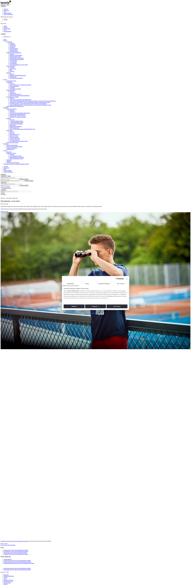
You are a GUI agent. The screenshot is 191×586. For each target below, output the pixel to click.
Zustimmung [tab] (70, 283)
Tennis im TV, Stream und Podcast (18, 117)
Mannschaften (7, 28)
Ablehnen (74, 306)
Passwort (3, 179)
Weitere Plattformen (8, 14)
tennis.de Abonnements (12, 145)
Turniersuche (13, 46)
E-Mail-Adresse (4, 177)
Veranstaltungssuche (11, 80)
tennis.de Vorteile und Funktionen (14, 146)
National (9, 118)
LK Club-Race (13, 62)
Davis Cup (12, 133)
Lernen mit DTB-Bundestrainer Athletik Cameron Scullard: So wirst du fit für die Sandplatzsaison (33, 101)
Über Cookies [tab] (120, 283)
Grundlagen (9, 82)
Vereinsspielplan (13, 50)
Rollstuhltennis (13, 76)
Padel (11, 70)
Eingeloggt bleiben (6, 188)
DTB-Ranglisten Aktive (15, 56)
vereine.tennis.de (17, 562)
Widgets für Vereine (11, 153)
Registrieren (3, 176)
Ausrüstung (12, 87)
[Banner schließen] (126, 278)
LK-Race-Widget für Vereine (16, 158)
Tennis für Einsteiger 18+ (15, 94)
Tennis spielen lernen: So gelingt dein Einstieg (20, 84)
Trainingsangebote (11, 90)
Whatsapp (16, 554)
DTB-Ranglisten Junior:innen (17, 58)
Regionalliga (13, 125)
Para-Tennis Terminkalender (16, 78)
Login (9, 176)
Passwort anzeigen (24, 179)
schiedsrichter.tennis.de (19, 563)
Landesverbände (7, 13)
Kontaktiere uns (14, 541)
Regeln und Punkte (14, 86)
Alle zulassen (116, 306)
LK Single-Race (13, 60)
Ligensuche (12, 47)
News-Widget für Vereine (16, 156)
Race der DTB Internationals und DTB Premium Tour (22, 129)
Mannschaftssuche (14, 48)
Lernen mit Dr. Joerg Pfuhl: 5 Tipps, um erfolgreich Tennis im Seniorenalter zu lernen (30, 102)
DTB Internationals (14, 137)
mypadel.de (6, 10)
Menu (8, 4)
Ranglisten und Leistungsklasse (14, 52)
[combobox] (11, 191)
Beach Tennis (13, 68)
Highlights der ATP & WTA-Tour (17, 115)
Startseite (3, 211)
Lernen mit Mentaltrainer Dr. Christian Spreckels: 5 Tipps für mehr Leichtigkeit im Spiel (30, 105)
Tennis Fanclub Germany (13, 142)
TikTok (15, 552)
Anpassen (94, 306)
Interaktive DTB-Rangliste (16, 55)
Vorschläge (3, 194)
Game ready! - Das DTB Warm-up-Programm (20, 99)
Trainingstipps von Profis (12, 97)
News (5, 39)
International (9, 130)
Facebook (16, 551)
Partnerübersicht (10, 149)
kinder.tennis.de (17, 569)
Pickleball (12, 71)
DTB (5, 11)
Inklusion (9, 72)
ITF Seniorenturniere (14, 139)
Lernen (5, 79)
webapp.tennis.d (7, 559)
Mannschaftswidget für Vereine (17, 157)
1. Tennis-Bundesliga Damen (16, 122)
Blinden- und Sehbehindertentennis (18, 75)
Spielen (5, 40)
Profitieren (6, 143)
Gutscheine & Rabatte (12, 148)
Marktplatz (9, 160)
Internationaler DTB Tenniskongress (15, 106)
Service (5, 150)
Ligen (5, 30)
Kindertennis (13, 93)
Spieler (5, 26)
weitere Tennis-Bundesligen (16, 123)
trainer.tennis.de (17, 560)
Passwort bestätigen (5, 180)
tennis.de (6, 9)
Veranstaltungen (7, 31)
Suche (5, 19)
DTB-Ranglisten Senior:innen (17, 59)
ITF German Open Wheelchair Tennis (18, 141)
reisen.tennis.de (17, 568)
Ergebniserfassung (14, 51)
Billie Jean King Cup (14, 134)
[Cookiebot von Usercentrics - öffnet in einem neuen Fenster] (117, 279)
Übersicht (12, 43)
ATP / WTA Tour (14, 135)
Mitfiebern (6, 107)
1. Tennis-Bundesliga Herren (16, 121)
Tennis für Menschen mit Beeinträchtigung (20, 95)
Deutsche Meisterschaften (16, 126)
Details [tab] (87, 283)
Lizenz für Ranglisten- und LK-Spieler (19, 64)
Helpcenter (9, 152)
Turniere (6, 27)
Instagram (16, 550)
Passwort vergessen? (5, 187)
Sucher (2, 193)
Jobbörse (9, 161)
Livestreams (12, 111)
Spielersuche (13, 44)
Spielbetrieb (9, 42)
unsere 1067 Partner (73, 291)
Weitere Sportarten (11, 66)
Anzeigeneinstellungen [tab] (104, 283)
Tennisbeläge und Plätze (15, 88)
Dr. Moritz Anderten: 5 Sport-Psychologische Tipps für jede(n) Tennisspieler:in (28, 103)
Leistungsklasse (13, 63)
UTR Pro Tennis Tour (15, 138)
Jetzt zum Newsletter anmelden (8, 545)
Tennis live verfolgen (11, 109)
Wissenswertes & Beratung (13, 162)
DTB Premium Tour (14, 127)
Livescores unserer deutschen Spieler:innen (20, 113)
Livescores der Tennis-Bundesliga (18, 114)
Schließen (3, 6)
